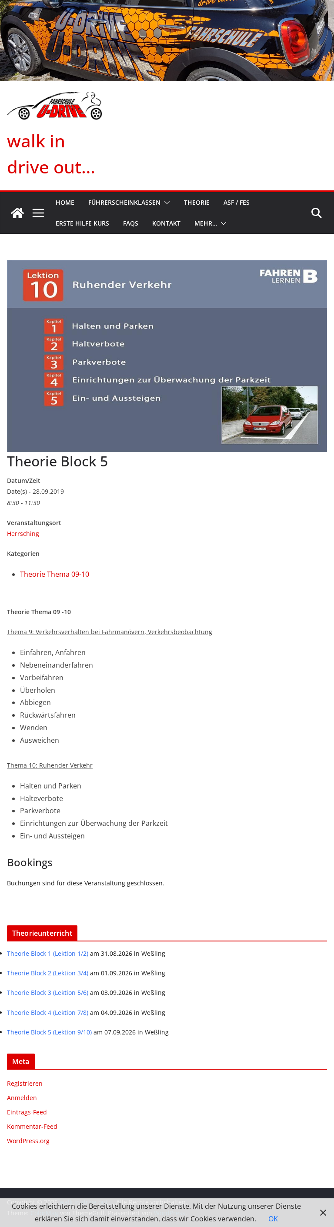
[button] (165, 202)
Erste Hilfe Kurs (82, 223)
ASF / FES (237, 202)
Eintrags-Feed (27, 1112)
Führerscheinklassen (124, 202)
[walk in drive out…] (17, 213)
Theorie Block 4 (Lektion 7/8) (47, 1012)
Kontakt (166, 223)
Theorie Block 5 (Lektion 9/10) (49, 1032)
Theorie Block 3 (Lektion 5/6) (47, 992)
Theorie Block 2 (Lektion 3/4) (47, 973)
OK (273, 1219)
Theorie (197, 202)
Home (65, 202)
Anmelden (22, 1098)
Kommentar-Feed (32, 1126)
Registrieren (25, 1083)
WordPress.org (28, 1141)
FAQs (130, 223)
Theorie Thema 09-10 (54, 574)
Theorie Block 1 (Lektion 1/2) (47, 953)
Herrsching (23, 533)
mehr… (205, 223)
